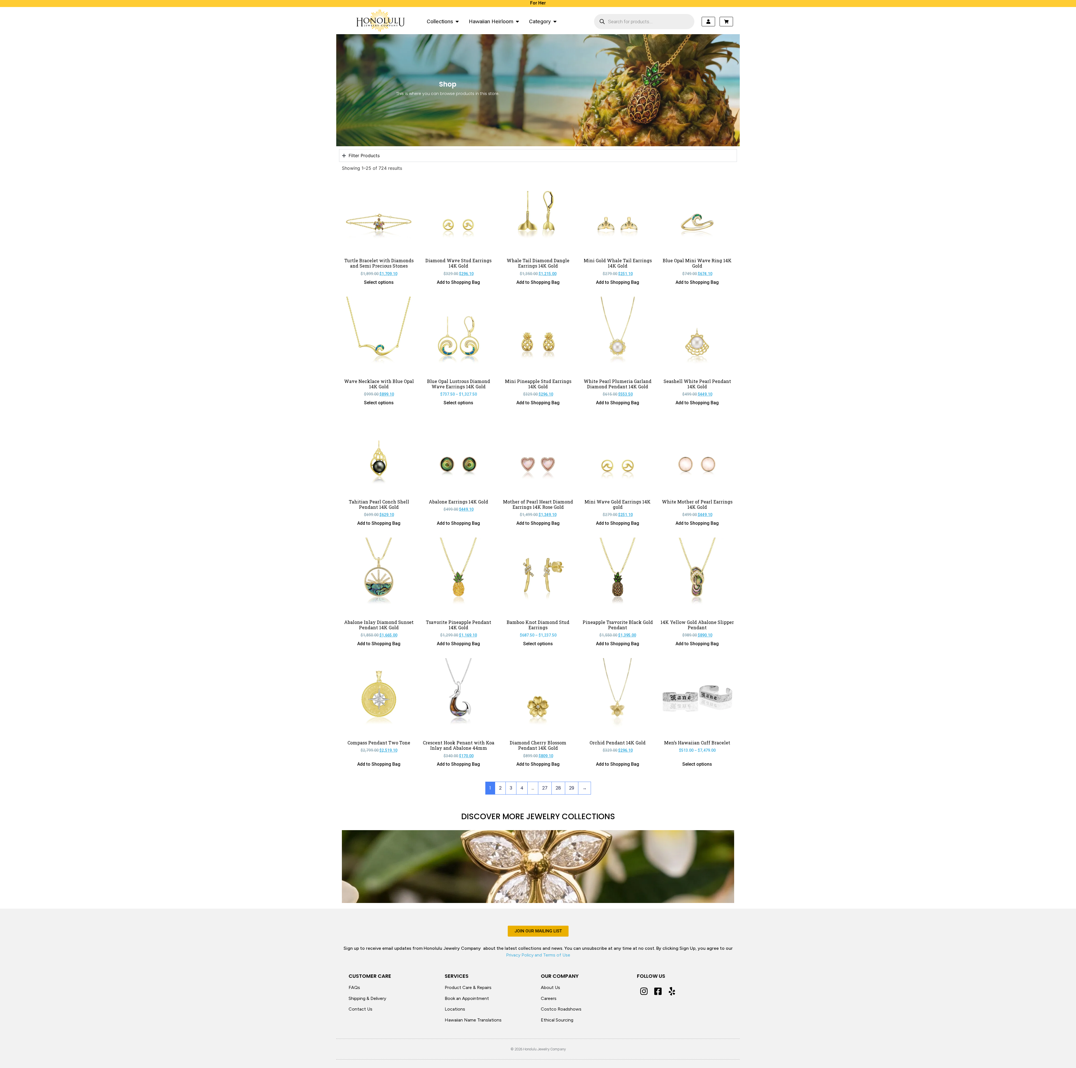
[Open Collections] (457, 21)
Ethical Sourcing (557, 1020)
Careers (548, 998)
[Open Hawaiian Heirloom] (517, 21)
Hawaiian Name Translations (473, 1020)
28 (558, 788)
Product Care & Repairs (468, 987)
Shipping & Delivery (367, 998)
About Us (550, 987)
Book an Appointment (467, 998)
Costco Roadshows (561, 1009)
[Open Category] (555, 21)
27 (545, 788)
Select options (379, 282)
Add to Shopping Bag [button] (458, 282)
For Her (538, 3)
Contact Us (360, 1009)
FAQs (354, 987)
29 (571, 788)
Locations (455, 1009)
